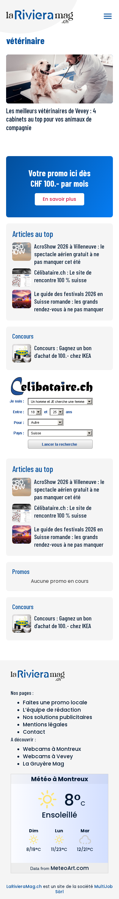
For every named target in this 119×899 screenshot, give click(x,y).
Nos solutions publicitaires (57, 717)
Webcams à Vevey (48, 756)
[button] (108, 16)
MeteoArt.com (70, 868)
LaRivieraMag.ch (24, 887)
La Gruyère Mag (43, 763)
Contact (34, 732)
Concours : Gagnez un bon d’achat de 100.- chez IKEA (63, 351)
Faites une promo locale (55, 702)
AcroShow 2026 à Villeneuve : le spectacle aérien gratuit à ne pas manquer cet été (69, 253)
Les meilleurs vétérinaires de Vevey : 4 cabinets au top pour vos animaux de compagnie (51, 119)
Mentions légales (45, 724)
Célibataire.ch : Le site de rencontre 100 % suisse (63, 275)
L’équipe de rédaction (52, 710)
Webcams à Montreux (52, 749)
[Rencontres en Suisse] (52, 451)
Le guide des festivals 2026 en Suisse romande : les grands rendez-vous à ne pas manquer (68, 301)
